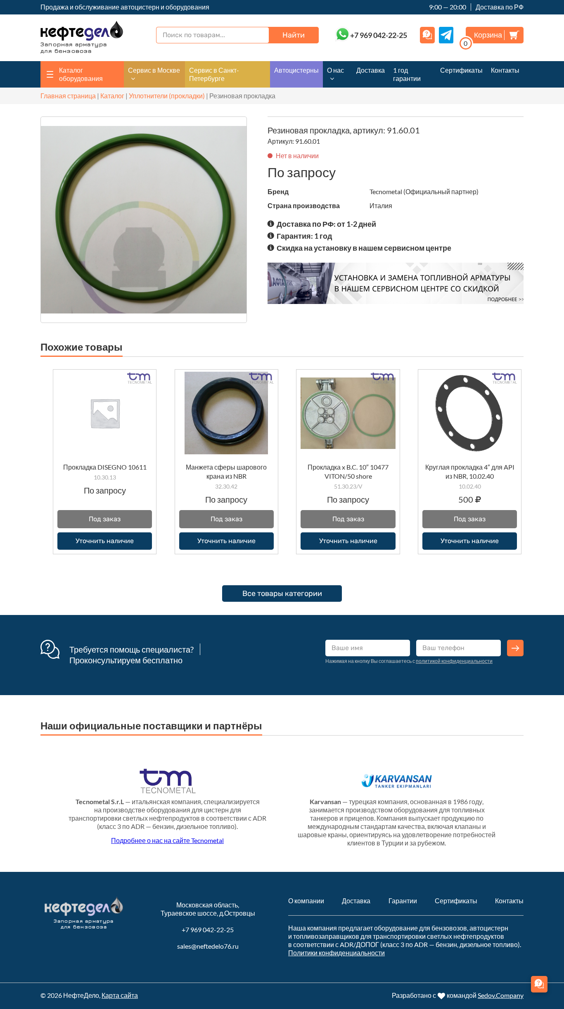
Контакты (505, 70)
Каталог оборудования (81, 74)
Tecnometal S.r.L (100, 801)
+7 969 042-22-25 (208, 929)
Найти (293, 35)
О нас (335, 70)
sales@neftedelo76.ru (208, 946)
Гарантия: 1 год (304, 235)
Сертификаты (461, 70)
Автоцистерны (296, 70)
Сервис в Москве (154, 70)
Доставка (370, 70)
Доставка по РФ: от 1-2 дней (326, 223)
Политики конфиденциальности (336, 953)
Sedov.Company (501, 995)
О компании (306, 901)
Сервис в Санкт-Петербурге (214, 74)
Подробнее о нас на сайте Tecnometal (167, 840)
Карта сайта (120, 995)
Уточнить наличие (105, 541)
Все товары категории (282, 593)
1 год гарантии (407, 74)
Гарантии (403, 901)
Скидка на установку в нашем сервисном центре (364, 247)
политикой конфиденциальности (454, 661)
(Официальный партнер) (441, 191)
